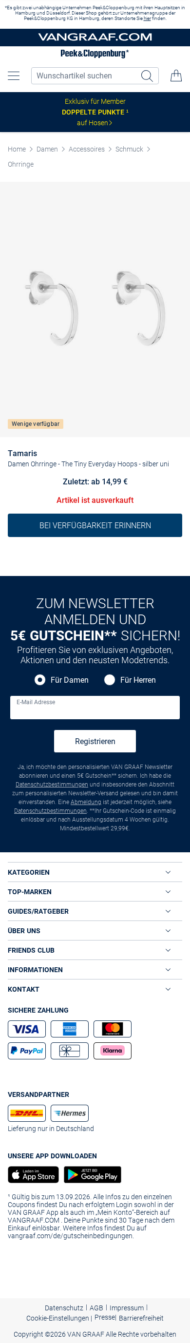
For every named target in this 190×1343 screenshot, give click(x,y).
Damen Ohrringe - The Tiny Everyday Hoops (72, 464)
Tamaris (22, 453)
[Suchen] (148, 75)
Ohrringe (21, 164)
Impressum (127, 1308)
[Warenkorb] (176, 75)
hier (147, 18)
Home (17, 149)
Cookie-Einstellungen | (59, 1318)
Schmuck (129, 149)
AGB (96, 1308)
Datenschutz (64, 1308)
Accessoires (87, 149)
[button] (13, 75)
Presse (105, 1317)
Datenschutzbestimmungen (52, 784)
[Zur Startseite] (95, 37)
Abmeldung (86, 802)
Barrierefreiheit (141, 1318)
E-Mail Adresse (36, 702)
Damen (47, 149)
